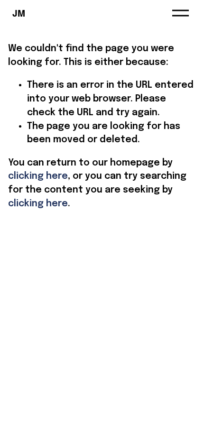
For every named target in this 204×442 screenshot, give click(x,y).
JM (18, 12)
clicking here (38, 176)
